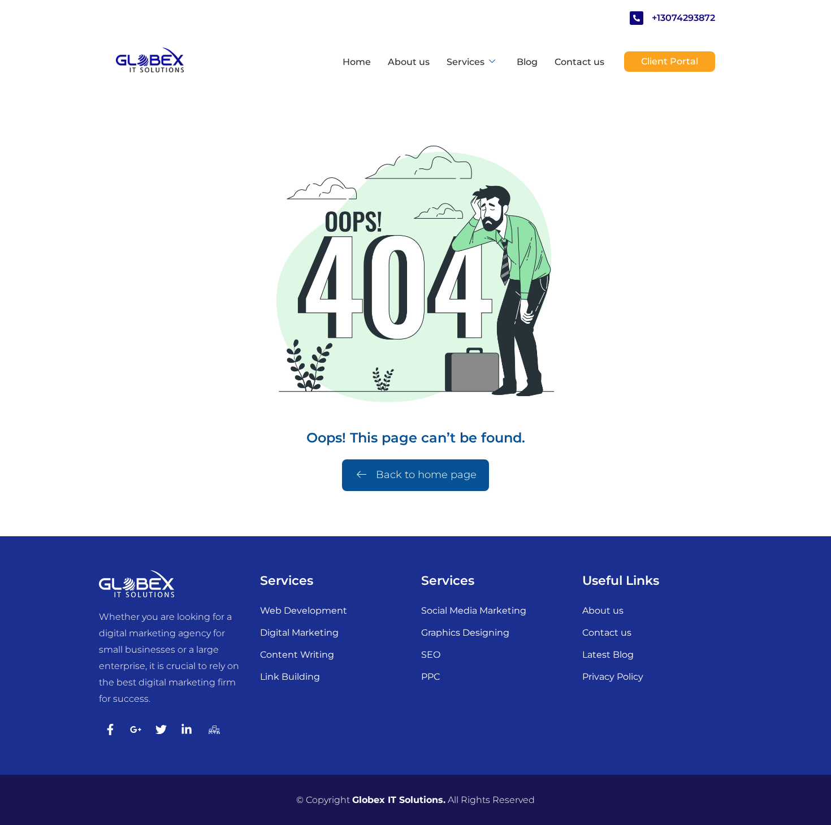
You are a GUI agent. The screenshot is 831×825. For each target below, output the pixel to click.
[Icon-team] (212, 729)
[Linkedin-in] (186, 729)
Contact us (579, 62)
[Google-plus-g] (135, 729)
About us (409, 62)
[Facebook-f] (110, 729)
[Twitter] (161, 729)
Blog (527, 62)
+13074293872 (683, 17)
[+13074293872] (636, 18)
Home (357, 62)
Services (465, 62)
